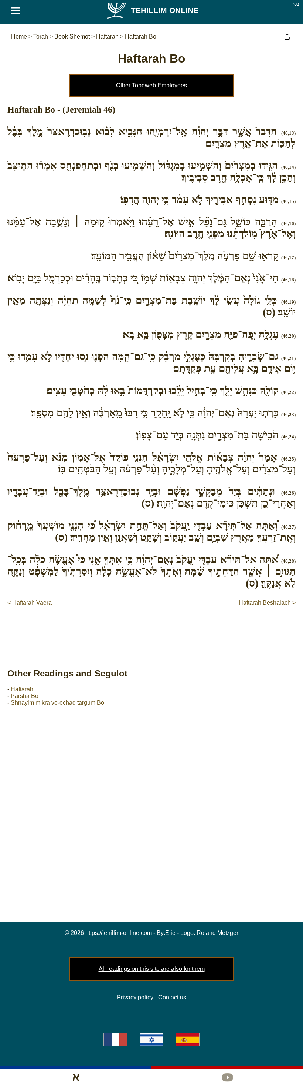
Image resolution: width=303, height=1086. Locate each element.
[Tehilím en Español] (188, 1039)
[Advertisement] (151, 629)
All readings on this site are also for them (152, 969)
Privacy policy (135, 997)
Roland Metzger (217, 933)
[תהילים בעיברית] (151, 1039)
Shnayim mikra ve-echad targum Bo (57, 702)
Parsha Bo (24, 696)
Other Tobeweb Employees (151, 85)
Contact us (172, 997)
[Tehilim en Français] (115, 1039)
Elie (170, 933)
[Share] (287, 37)
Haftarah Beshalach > (267, 602)
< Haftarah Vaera (29, 602)
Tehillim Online (164, 10)
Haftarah (22, 689)
